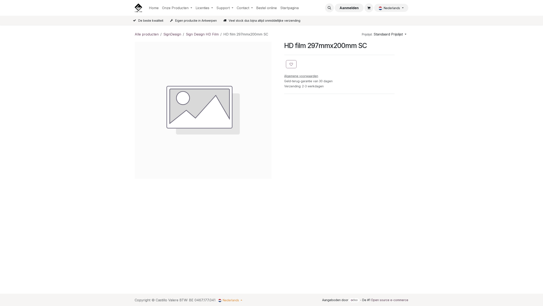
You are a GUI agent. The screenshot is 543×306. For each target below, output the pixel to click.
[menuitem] (153, 8)
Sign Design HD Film (202, 34)
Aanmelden (349, 8)
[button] (329, 7)
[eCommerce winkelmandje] (368, 7)
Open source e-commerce (389, 300)
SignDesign (172, 34)
